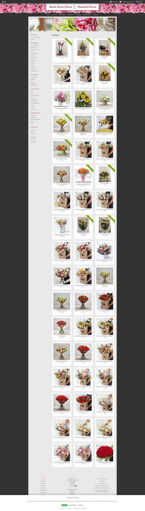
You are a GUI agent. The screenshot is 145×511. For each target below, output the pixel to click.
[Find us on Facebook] (5, 2)
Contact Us (95, 14)
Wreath (32, 93)
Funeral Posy (34, 101)
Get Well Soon (34, 57)
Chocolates (33, 115)
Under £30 (33, 129)
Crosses (32, 107)
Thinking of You (34, 71)
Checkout (33, 39)
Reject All (81, 505)
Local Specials (34, 85)
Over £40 (33, 133)
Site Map (43, 495)
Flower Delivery (86, 14)
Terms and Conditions (102, 478)
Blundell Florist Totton (72, 489)
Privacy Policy (102, 481)
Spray (32, 91)
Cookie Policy (102, 483)
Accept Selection (72, 505)
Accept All (64, 505)
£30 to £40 (33, 131)
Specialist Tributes (35, 103)
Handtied (33, 79)
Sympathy (78, 14)
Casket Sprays (34, 109)
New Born (33, 59)
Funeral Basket (34, 99)
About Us (54, 14)
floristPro (106, 485)
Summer (32, 65)
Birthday (32, 51)
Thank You (33, 69)
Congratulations (34, 53)
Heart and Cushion (35, 95)
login (107, 1)
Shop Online (62, 14)
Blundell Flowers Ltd (72, 478)
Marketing (84, 508)
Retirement (33, 61)
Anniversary (33, 47)
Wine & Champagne (35, 119)
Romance (33, 63)
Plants (32, 81)
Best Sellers (71, 14)
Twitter (34, 140)
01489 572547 (72, 486)
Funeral (32, 55)
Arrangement (34, 77)
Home (48, 14)
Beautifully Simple (35, 49)
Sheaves (33, 105)
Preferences (76, 508)
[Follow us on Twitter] (3, 2)
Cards (32, 123)
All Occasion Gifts (35, 45)
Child (32, 97)
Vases (32, 121)
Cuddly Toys (33, 117)
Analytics (70, 508)
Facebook (34, 141)
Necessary (62, 508)
